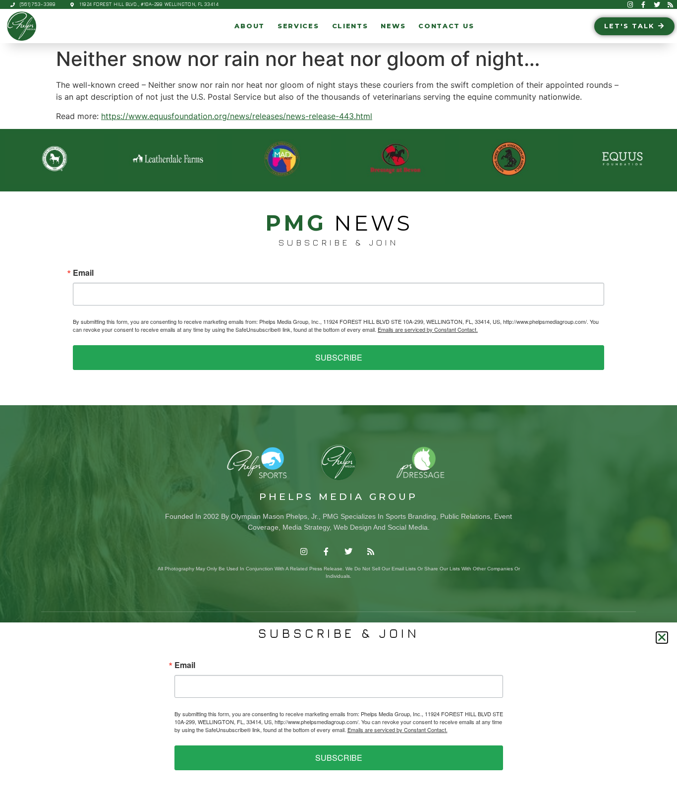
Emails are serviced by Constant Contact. (428, 329)
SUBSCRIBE (338, 357)
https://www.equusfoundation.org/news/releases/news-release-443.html (236, 116)
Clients (350, 26)
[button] (662, 637)
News (393, 26)
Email (83, 273)
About (249, 26)
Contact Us (446, 26)
